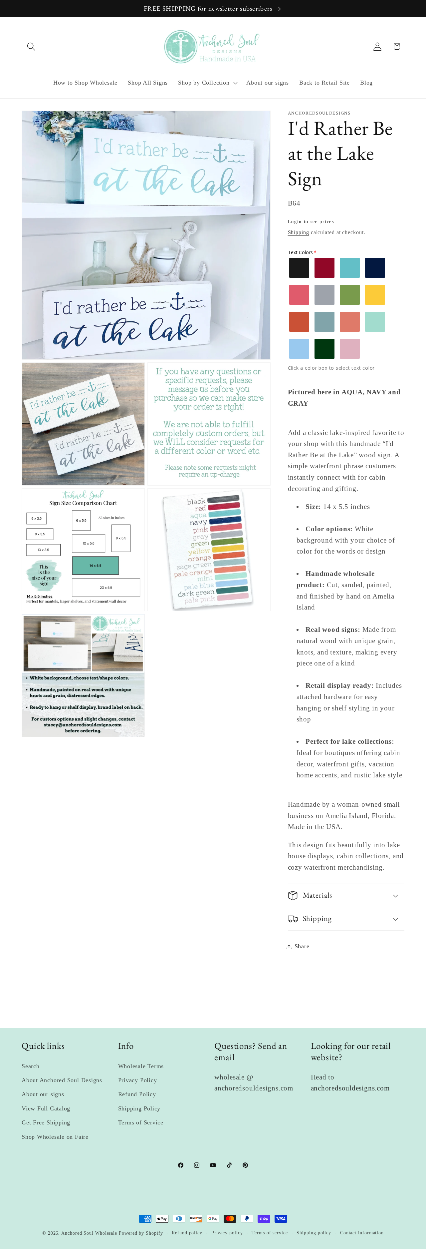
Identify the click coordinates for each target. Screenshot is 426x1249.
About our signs (43, 1094)
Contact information (362, 1232)
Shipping (298, 232)
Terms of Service (140, 1122)
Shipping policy (314, 1232)
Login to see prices (311, 221)
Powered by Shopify (141, 1233)
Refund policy (187, 1232)
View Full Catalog (46, 1108)
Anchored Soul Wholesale (89, 1233)
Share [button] (302, 946)
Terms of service (270, 1232)
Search (31, 1066)
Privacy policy (227, 1232)
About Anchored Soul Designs (62, 1080)
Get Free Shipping (46, 1122)
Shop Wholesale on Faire (55, 1136)
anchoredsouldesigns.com (350, 1088)
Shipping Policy (139, 1108)
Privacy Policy (137, 1080)
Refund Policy (137, 1094)
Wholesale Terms (141, 1066)
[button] (31, 46)
